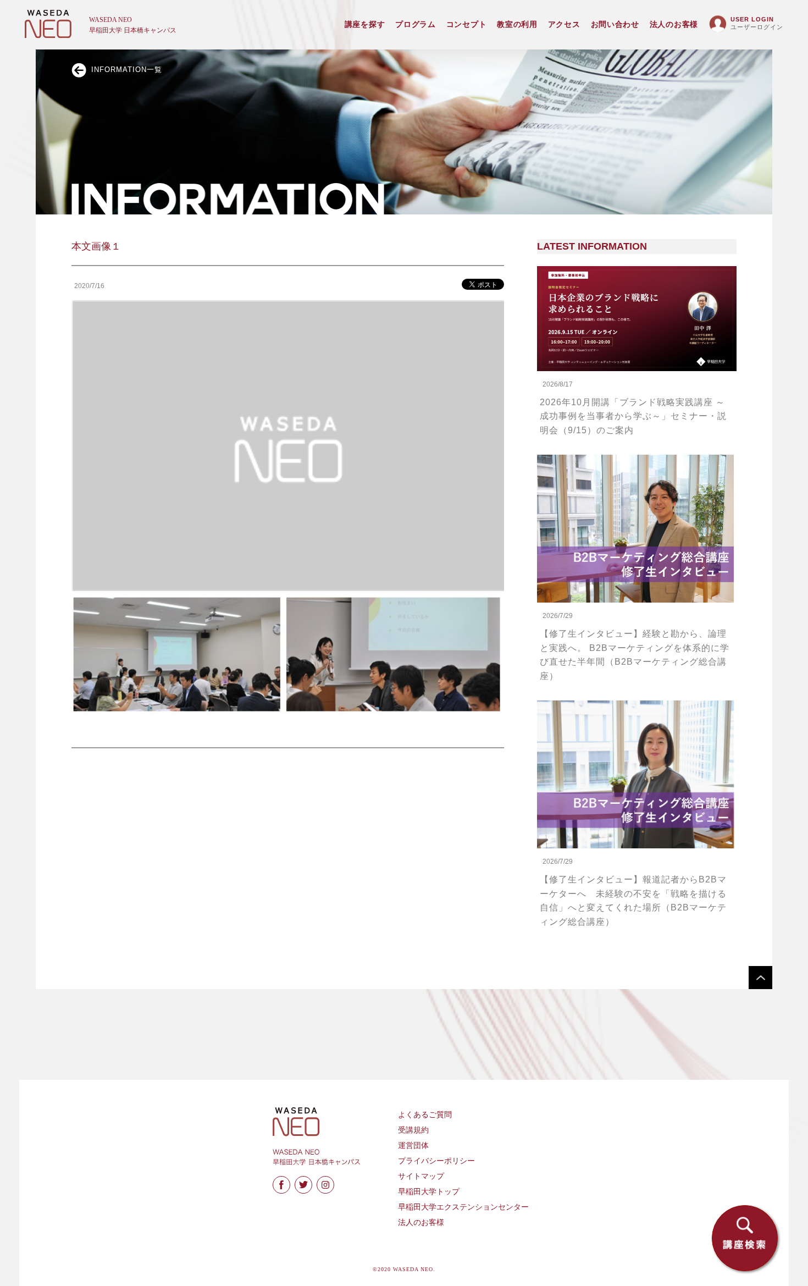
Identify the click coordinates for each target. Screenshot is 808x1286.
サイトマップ (421, 1176)
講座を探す (365, 24)
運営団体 (413, 1145)
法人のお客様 (674, 24)
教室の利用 (517, 24)
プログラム (415, 24)
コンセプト (466, 24)
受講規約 (413, 1130)
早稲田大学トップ (429, 1192)
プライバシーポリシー (436, 1161)
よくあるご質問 (425, 1115)
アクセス (564, 24)
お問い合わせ (615, 24)
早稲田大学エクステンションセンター (463, 1207)
